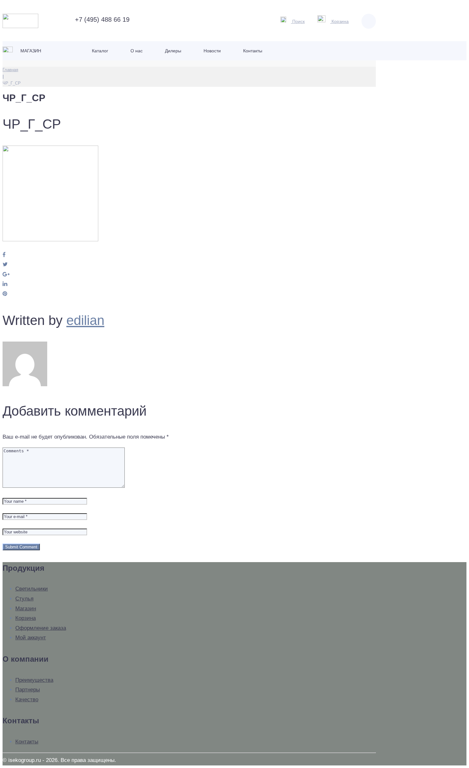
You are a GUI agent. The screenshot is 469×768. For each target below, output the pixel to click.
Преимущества (34, 680)
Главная (10, 69)
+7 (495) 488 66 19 (101, 19)
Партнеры (27, 690)
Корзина (339, 21)
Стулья (24, 599)
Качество (26, 699)
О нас (136, 50)
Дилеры (173, 50)
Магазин (30, 50)
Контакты (252, 50)
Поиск (298, 21)
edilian (85, 320)
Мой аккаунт (30, 638)
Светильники (31, 589)
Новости (212, 50)
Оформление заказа (40, 628)
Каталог (100, 50)
